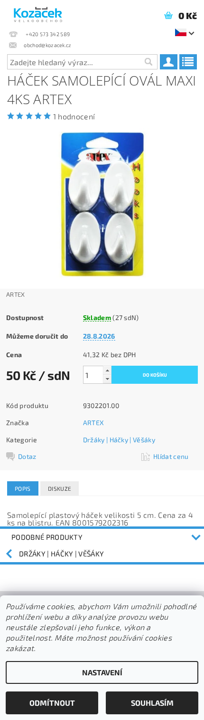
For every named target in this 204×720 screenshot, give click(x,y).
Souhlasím (152, 702)
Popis (23, 488)
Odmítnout (52, 702)
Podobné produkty (47, 537)
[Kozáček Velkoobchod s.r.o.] (38, 12)
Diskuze (59, 488)
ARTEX (93, 422)
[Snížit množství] (107, 378)
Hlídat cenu (171, 456)
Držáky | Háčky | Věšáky (119, 440)
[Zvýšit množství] (107, 370)
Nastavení (102, 672)
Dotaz (27, 456)
